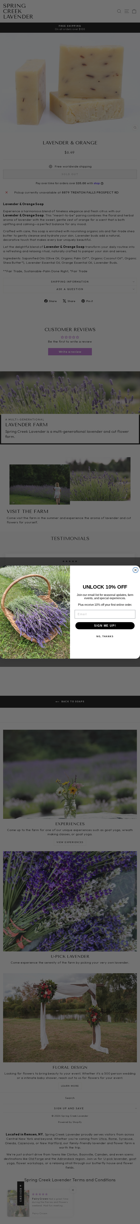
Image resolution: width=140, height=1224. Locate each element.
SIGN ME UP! (105, 625)
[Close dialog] (135, 570)
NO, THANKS (105, 636)
